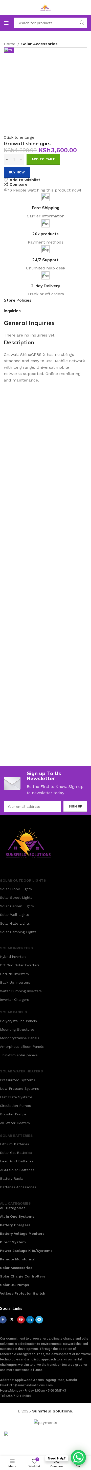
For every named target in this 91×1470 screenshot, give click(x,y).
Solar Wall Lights (14, 915)
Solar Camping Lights (18, 932)
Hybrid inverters (13, 957)
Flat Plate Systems (16, 1097)
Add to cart (43, 159)
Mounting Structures (17, 1029)
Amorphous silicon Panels (22, 1047)
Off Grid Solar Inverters (19, 965)
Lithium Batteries (14, 1144)
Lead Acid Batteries (16, 1161)
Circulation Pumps (15, 1106)
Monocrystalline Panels (19, 1038)
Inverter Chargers (14, 1000)
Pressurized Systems (17, 1080)
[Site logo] (45, 7)
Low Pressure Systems (19, 1088)
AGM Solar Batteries (17, 1170)
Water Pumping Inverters (21, 991)
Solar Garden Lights (17, 906)
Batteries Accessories (18, 1187)
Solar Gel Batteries (16, 1153)
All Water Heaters (15, 1123)
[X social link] (12, 1319)
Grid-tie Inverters (14, 974)
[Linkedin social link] (30, 1319)
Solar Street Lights (16, 897)
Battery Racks (12, 1178)
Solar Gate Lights (15, 923)
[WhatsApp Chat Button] (78, 1457)
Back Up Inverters (15, 982)
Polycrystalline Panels (18, 1021)
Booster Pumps (13, 1114)
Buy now (17, 172)
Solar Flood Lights (16, 889)
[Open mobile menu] (6, 23)
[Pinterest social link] (21, 1319)
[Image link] (28, 842)
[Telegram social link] (39, 1319)
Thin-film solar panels (19, 1055)
